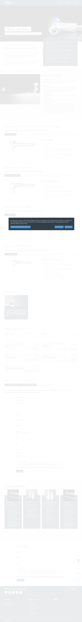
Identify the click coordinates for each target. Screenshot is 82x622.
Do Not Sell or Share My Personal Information (20, 226)
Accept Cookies (68, 226)
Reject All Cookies (59, 226)
